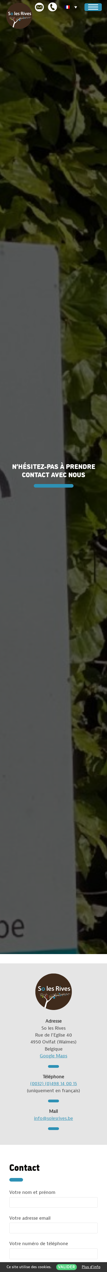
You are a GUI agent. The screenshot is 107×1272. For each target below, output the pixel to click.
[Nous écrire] (39, 7)
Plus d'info (91, 1267)
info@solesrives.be (53, 1118)
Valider (66, 1267)
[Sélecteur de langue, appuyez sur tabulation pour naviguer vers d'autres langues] (71, 7)
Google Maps (53, 1056)
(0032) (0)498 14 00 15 (53, 1083)
